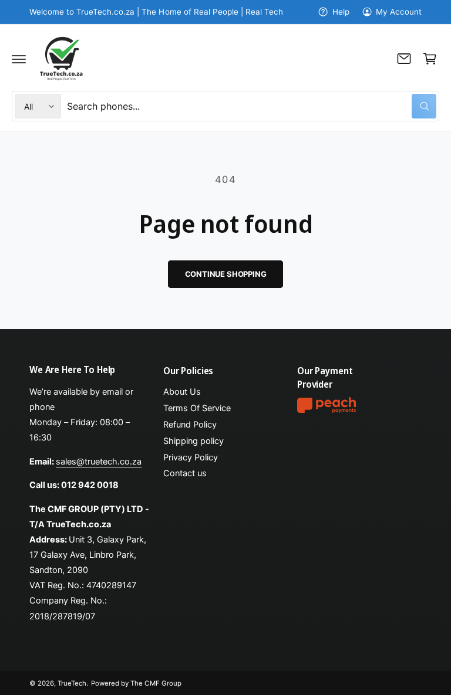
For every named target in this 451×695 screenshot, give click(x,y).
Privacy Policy (190, 457)
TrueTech (72, 683)
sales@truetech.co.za (99, 461)
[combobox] (251, 106)
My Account (399, 11)
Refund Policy (190, 424)
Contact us (185, 473)
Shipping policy (193, 441)
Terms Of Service (197, 408)
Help (340, 11)
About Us (182, 392)
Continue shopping (226, 274)
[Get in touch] (404, 59)
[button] (19, 59)
